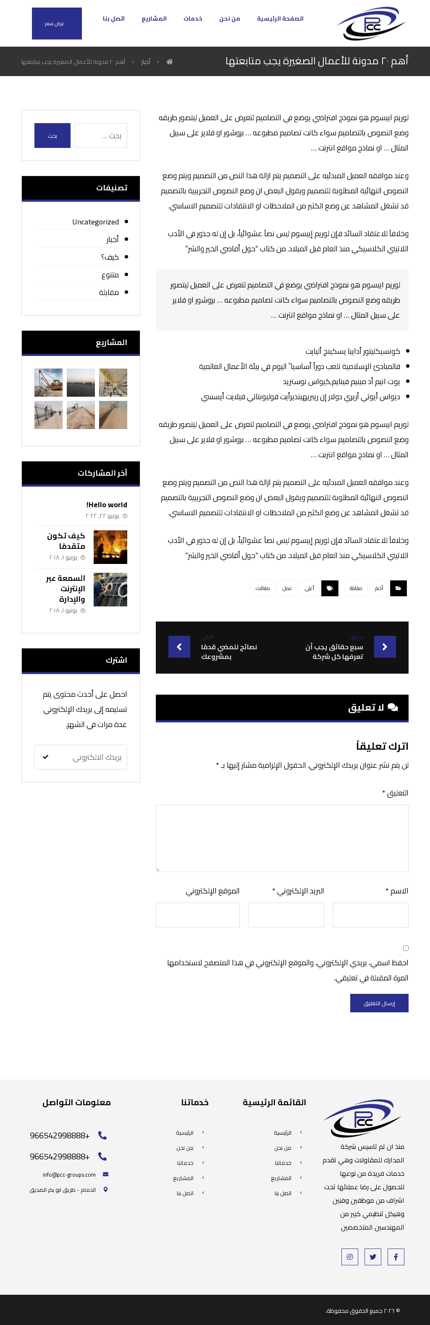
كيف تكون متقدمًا (66, 541)
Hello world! (107, 504)
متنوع (110, 275)
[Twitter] (372, 1257)
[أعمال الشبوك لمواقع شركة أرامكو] (48, 415)
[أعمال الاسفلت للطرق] (81, 383)
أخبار (379, 588)
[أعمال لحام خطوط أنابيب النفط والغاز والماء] (48, 383)
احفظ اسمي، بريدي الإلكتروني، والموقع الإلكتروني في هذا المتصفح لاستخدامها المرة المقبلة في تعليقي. (288, 970)
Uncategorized (95, 222)
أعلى (309, 588)
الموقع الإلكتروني (213, 891)
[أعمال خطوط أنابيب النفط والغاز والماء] (81, 415)
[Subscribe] (45, 757)
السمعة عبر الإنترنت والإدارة (65, 588)
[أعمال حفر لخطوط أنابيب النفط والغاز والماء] (113, 415)
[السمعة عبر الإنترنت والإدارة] (110, 589)
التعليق (395, 793)
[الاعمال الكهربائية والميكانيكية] (113, 383)
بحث (52, 136)
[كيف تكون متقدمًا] (110, 547)
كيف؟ (110, 257)
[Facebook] (396, 1257)
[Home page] (169, 61)
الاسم (397, 891)
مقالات (263, 588)
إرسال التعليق (379, 1003)
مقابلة (356, 588)
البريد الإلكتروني (298, 891)
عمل (287, 588)
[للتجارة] (371, 23)
